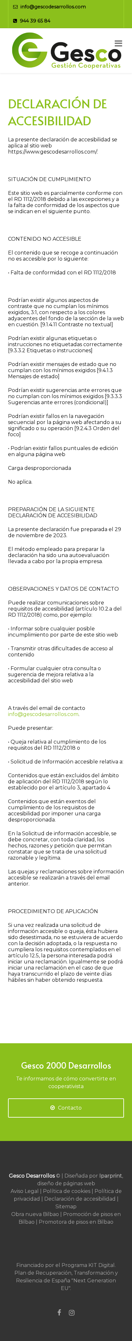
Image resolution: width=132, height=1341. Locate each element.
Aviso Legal (25, 1191)
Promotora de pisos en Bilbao (76, 1222)
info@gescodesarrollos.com (43, 714)
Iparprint (110, 1176)
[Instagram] (72, 1313)
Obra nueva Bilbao (35, 1214)
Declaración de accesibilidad (80, 1199)
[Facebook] (59, 1313)
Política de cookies (66, 1191)
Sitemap (66, 1207)
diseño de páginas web (66, 1183)
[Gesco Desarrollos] (66, 50)
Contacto (70, 1108)
